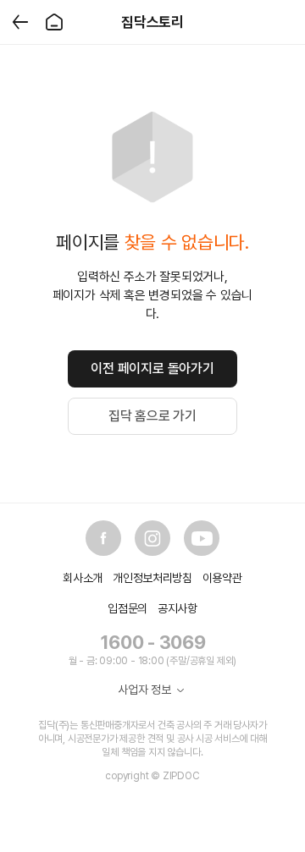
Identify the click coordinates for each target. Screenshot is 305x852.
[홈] (54, 22)
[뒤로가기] (20, 22)
